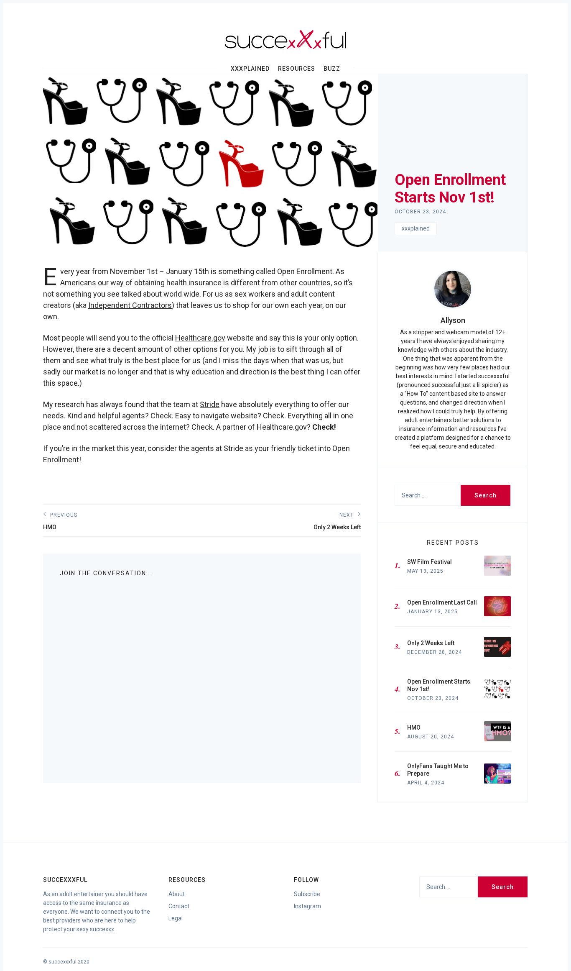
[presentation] (453, 289)
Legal (175, 918)
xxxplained (416, 228)
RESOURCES (296, 68)
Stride (209, 404)
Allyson (453, 320)
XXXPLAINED (250, 68)
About (176, 894)
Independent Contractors (130, 305)
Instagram (307, 906)
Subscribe (307, 894)
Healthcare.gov (200, 337)
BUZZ (332, 68)
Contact (178, 906)
